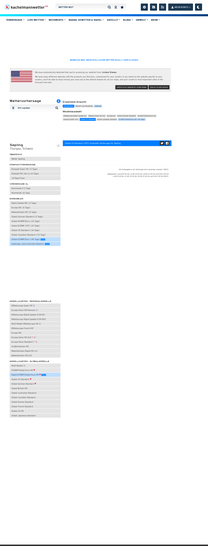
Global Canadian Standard (23, 397)
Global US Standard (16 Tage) (25, 230)
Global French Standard (22, 406)
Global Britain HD (19, 388)
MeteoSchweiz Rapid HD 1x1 (24, 351)
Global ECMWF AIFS (70, 119)
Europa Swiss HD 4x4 (21, 337)
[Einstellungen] (144, 7)
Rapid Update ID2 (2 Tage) (24, 203)
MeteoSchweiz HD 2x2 (21, 355)
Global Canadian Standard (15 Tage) (28, 235)
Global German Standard (23, 384)
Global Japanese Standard (23, 415)
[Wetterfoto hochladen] (153, 7)
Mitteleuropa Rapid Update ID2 (74, 116)
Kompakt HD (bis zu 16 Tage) (25, 173)
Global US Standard (20, 379)
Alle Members (68, 106)
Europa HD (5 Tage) (20, 207)
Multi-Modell (17, 366)
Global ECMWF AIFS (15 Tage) (25, 226)
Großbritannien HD (20, 346)
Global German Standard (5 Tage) (27, 216)
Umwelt (141, 20)
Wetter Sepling (18, 159)
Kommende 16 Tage (20, 193)
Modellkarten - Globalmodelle (29, 361)
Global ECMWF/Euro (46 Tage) (27, 239)
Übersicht (16, 154)
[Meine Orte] (122, 7)
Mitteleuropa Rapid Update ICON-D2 (28, 315)
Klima (127, 20)
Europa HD (16, 333)
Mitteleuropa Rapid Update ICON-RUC (28, 319)
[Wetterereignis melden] (162, 7)
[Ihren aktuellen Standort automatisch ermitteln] (115, 7)
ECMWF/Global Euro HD (22, 370)
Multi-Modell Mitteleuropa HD (25, 324)
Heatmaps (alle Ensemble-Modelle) (30, 244)
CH (46, 6)
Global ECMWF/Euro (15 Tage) (25, 221)
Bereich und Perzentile (84, 106)
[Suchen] (109, 7)
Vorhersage (14, 20)
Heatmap (98, 106)
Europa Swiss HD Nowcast (23, 310)
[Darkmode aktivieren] (198, 7)
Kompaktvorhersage (23, 165)
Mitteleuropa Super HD (22, 305)
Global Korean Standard (22, 402)
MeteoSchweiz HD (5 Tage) (24, 212)
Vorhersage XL (19, 184)
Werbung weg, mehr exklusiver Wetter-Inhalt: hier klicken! (104, 60)
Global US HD (17, 411)
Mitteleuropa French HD (22, 328)
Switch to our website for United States (131, 87)
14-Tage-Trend (17, 178)
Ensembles (16, 199)
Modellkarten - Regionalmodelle (30, 301)
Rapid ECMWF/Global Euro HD (28, 375)
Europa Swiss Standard (22, 342)
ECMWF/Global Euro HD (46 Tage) (132, 119)
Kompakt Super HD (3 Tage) (24, 169)
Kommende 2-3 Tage (20, 188)
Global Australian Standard (23, 393)
